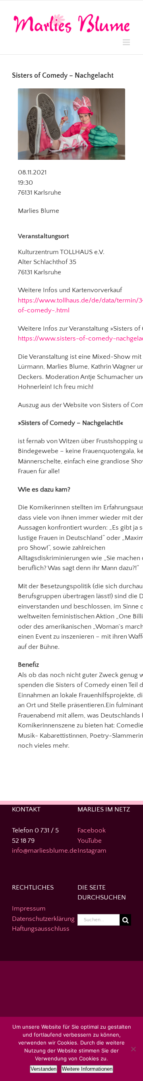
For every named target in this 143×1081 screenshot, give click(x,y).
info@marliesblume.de (44, 850)
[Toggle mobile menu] (127, 42)
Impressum (29, 908)
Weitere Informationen (87, 1069)
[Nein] (133, 1049)
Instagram (91, 850)
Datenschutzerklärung (43, 918)
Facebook (91, 830)
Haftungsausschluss (41, 928)
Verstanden (43, 1069)
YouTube (89, 840)
